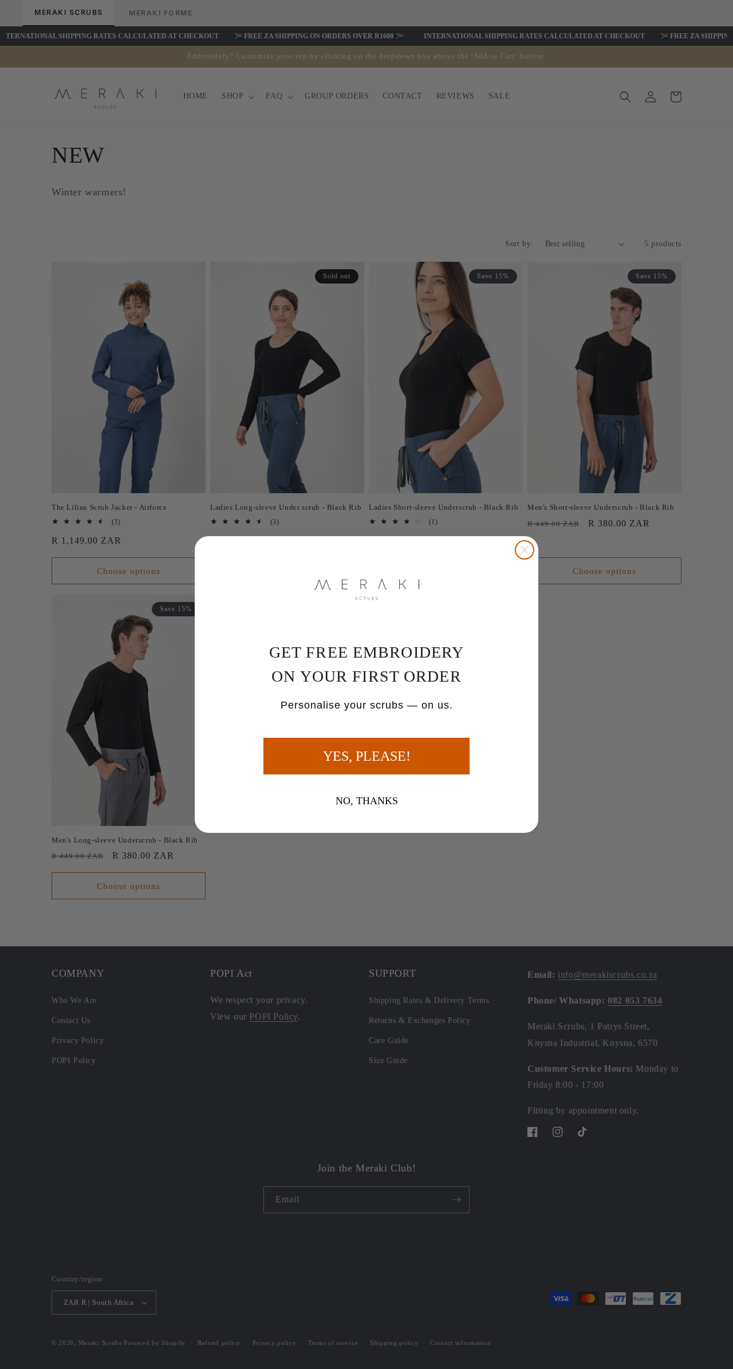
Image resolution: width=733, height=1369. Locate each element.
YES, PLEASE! (367, 756)
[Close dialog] (524, 550)
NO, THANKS (367, 801)
